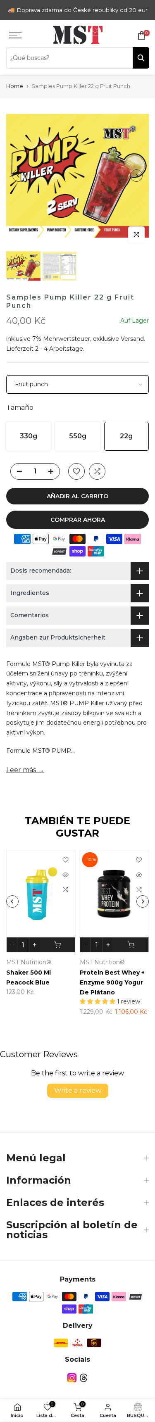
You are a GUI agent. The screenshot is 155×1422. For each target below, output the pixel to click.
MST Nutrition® (53, 962)
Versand (132, 338)
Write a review (77, 1090)
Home (14, 86)
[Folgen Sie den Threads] (83, 1377)
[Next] (136, 175)
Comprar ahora (77, 519)
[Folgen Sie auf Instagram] (71, 1377)
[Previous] (18, 175)
